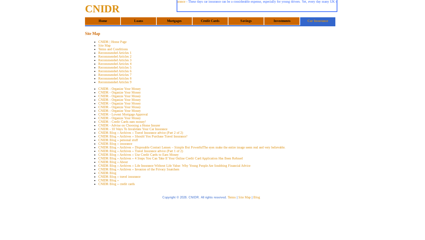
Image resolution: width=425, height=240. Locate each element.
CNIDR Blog (107, 173)
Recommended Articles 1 (114, 53)
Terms (232, 197)
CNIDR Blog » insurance (115, 143)
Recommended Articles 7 (114, 75)
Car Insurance (317, 21)
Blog (256, 197)
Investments (282, 21)
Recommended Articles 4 (114, 64)
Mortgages (174, 21)
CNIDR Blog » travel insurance (119, 176)
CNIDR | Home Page (112, 42)
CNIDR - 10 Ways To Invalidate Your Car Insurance (132, 129)
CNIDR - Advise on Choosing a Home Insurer (129, 125)
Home (103, 21)
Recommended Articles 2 (114, 56)
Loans (138, 21)
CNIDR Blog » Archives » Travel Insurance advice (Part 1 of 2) (140, 151)
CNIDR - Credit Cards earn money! (122, 121)
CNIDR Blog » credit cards (116, 184)
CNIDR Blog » (108, 180)
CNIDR (102, 9)
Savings (246, 21)
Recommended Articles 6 (114, 71)
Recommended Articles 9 (114, 82)
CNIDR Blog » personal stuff (118, 140)
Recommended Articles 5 (114, 67)
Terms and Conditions (113, 49)
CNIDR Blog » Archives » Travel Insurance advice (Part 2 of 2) (140, 132)
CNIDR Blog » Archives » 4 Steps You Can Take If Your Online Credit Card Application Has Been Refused (170, 158)
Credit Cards (210, 21)
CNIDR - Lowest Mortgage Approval (123, 114)
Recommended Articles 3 (114, 60)
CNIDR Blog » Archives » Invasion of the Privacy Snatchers (138, 169)
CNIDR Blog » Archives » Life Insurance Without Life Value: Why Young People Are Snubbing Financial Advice (174, 165)
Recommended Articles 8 (114, 78)
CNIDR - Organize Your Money (119, 89)
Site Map (104, 45)
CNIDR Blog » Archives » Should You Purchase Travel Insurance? (142, 136)
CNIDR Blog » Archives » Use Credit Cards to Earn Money (138, 154)
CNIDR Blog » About (113, 162)
